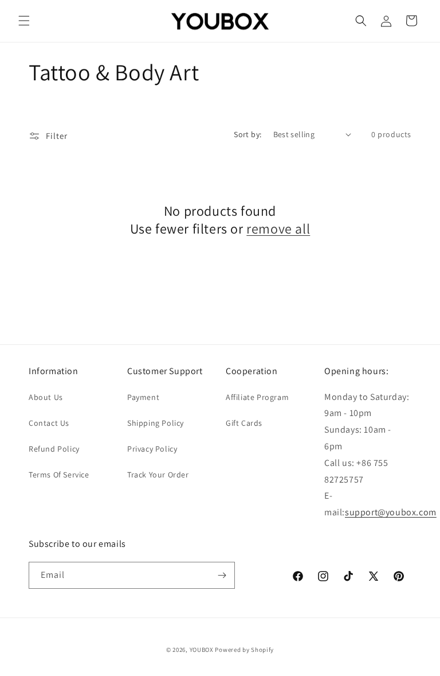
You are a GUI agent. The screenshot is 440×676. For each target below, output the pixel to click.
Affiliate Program (257, 397)
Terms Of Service (59, 474)
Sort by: (247, 134)
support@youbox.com (391, 512)
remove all (278, 229)
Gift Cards (244, 423)
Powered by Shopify (244, 650)
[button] (24, 20)
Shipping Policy (155, 423)
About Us (46, 397)
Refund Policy (54, 449)
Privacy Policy (152, 449)
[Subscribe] (221, 575)
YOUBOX (202, 650)
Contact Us (49, 423)
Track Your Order (158, 474)
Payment (143, 397)
